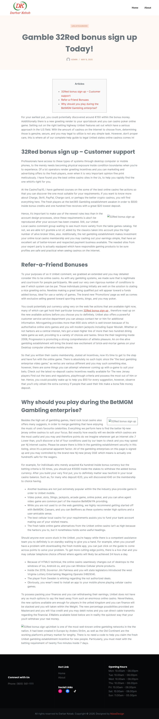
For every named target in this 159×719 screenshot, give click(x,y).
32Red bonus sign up (96, 310)
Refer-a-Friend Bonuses (75, 99)
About (147, 7)
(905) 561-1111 (25, 683)
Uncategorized (80, 26)
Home (135, 7)
